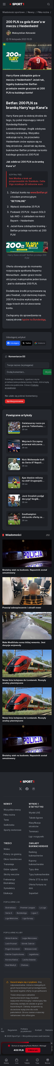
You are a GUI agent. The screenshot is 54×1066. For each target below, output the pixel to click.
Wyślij (48, 378)
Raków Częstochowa (14, 967)
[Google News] (33, 802)
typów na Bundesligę (33, 326)
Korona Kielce (11, 973)
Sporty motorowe (12, 843)
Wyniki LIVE (34, 825)
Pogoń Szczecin (12, 962)
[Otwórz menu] (4, 4)
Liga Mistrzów (11, 931)
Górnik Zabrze (28, 957)
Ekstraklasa (10, 921)
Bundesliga (22, 926)
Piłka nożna (43, 12)
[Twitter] (19, 802)
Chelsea (24, 978)
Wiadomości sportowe (13, 12)
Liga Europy (28, 931)
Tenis (6, 833)
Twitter (28, 350)
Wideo (7, 862)
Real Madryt (10, 978)
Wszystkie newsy (12, 823)
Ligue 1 (35, 926)
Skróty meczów (11, 887)
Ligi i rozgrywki (35, 849)
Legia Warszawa (29, 951)
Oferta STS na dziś (37, 892)
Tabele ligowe (35, 831)
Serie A (8, 926)
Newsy (31, 12)
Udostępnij (14, 350)
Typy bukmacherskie (38, 887)
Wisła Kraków (11, 951)
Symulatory (9, 901)
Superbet (33, 906)
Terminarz (33, 844)
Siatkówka (9, 838)
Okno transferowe (13, 872)
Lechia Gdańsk (29, 973)
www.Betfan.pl (18, 203)
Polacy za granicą (12, 867)
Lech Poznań (11, 957)
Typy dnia (33, 882)
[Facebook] (26, 802)
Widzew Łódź (31, 962)
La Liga (43, 921)
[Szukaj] (47, 4)
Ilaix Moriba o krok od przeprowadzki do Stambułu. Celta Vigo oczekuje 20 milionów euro (26, 186)
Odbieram (32, 1050)
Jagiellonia (33, 967)
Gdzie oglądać (11, 882)
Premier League (27, 921)
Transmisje (9, 877)
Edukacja (8, 906)
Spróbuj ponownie (15, 418)
